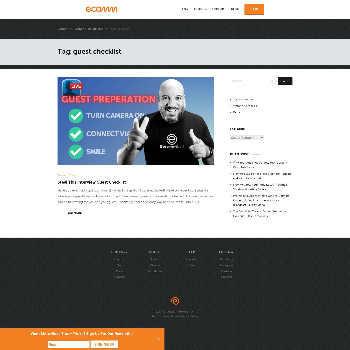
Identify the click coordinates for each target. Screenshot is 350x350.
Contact (119, 277)
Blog (235, 9)
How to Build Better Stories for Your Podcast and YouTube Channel (262, 176)
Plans (254, 9)
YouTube (226, 271)
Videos (191, 265)
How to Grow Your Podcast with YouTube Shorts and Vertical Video (260, 187)
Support (219, 9)
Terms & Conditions (164, 316)
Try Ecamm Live (243, 99)
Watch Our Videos (245, 106)
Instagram (226, 265)
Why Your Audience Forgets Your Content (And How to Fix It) (260, 165)
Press (119, 271)
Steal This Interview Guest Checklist (92, 182)
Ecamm (183, 9)
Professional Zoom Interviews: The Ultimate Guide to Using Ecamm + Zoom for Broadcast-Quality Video (261, 200)
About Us (120, 259)
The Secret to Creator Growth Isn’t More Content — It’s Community (259, 214)
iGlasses (155, 265)
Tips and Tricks (67, 175)
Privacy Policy (189, 316)
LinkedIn (226, 277)
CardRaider (155, 271)
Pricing (200, 9)
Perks (236, 112)
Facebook (226, 259)
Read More (74, 213)
